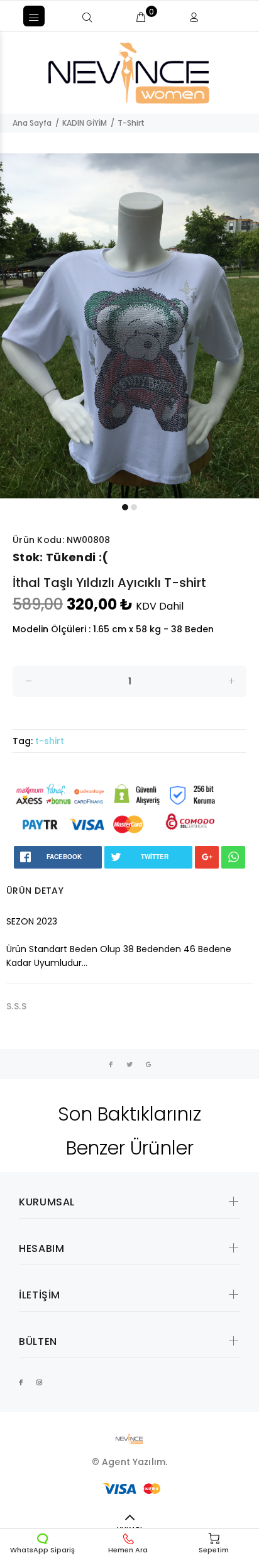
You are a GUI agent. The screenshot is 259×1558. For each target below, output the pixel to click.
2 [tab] (134, 507)
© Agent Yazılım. (129, 1462)
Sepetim (214, 1550)
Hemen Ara (128, 1550)
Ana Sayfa (32, 123)
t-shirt (49, 741)
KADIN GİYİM (84, 123)
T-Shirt (131, 123)
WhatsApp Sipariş (42, 1550)
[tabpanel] (129, 325)
